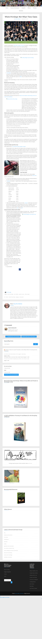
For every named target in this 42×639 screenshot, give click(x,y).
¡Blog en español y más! (34, 570)
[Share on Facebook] (20, 270)
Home (5, 576)
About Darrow (11, 482)
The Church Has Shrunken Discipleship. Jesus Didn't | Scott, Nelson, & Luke (16, 358)
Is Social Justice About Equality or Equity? (19, 146)
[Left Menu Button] (0, 596)
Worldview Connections (8, 557)
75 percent (8, 181)
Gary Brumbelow (17, 18)
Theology (34, 7)
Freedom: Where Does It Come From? (28, 336)
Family (5, 543)
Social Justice (21, 297)
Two (7, 72)
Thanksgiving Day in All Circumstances (13, 336)
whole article (34, 175)
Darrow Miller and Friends (19, 593)
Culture (7, 7)
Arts (4, 532)
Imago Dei (23, 7)
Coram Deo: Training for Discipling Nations (34, 580)
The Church (6, 537)
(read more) (30, 463)
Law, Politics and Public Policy (9, 548)
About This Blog (6, 569)
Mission (29, 7)
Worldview (21, 10)
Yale (17, 207)
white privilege (27, 294)
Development (6, 539)
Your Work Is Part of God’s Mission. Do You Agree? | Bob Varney (15, 354)
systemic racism (21, 294)
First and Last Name (8, 366)
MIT (22, 207)
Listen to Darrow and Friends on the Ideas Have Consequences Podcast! (20, 350)
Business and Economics (8, 535)
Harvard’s (26, 202)
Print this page (8, 292)
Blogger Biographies (7, 571)
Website (12, 305)
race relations (16, 294)
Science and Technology (8, 554)
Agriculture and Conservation (9, 546)
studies (9, 72)
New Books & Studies (33, 588)
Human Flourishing (12, 297)
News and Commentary (8, 552)
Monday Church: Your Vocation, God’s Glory (33, 576)
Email (5, 370)
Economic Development (15, 7)
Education (5, 541)
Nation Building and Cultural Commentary (11, 550)
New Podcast (32, 583)
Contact (5, 574)
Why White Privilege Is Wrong (19, 45)
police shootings (10, 294)
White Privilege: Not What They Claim (21, 17)
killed (21, 76)
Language (17, 297)
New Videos (32, 586)
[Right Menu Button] (41, 598)
